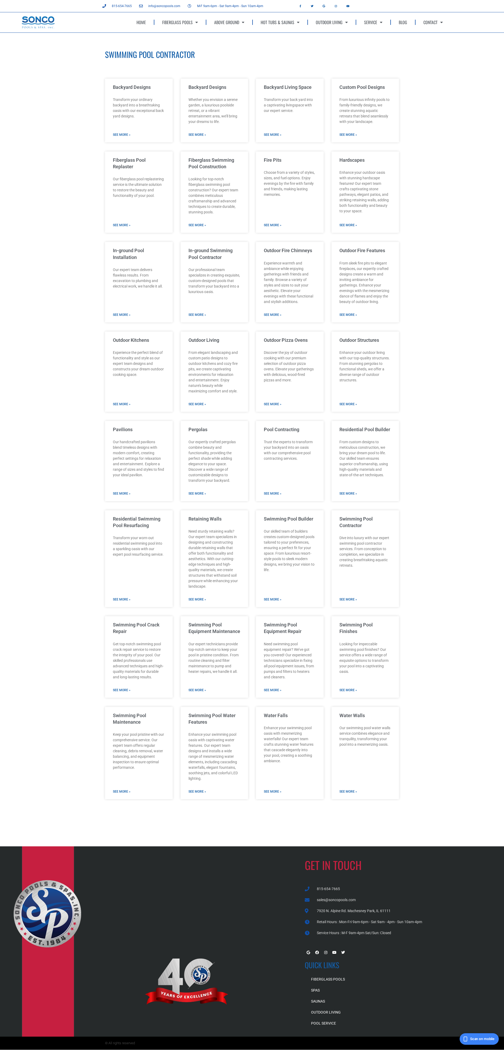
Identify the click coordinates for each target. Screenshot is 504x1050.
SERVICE (370, 22)
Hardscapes (352, 160)
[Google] (324, 6)
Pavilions (123, 429)
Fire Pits (272, 160)
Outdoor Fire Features (362, 250)
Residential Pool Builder (364, 429)
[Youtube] (348, 6)
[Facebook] (317, 952)
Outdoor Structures (359, 340)
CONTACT (430, 22)
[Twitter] (312, 6)
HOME (141, 22)
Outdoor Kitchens (131, 340)
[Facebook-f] (300, 6)
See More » (121, 135)
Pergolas (197, 429)
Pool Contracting (281, 429)
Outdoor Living (203, 340)
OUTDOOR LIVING (329, 22)
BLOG (403, 22)
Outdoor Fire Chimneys (288, 250)
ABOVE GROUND (226, 22)
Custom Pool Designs (362, 87)
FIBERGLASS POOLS (177, 22)
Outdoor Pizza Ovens (286, 340)
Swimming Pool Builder (288, 519)
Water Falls (276, 715)
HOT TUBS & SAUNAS (277, 22)
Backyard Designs (132, 87)
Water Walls (352, 715)
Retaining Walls (205, 519)
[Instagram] (336, 6)
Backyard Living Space (288, 87)
